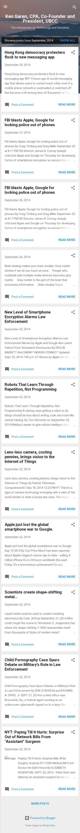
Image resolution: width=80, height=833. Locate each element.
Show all (67, 40)
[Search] (74, 8)
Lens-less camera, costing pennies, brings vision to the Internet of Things (30, 457)
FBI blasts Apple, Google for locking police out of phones (30, 122)
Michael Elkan (48, 825)
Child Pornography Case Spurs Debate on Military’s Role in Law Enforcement (33, 665)
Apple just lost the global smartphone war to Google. (29, 527)
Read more (66, 104)
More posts (40, 803)
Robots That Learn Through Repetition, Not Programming (31, 387)
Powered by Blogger (42, 818)
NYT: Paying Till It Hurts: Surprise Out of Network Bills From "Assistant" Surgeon (34, 737)
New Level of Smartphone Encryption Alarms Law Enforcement (27, 317)
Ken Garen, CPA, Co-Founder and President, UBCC (40, 19)
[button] (73, 53)
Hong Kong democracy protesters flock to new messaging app (35, 54)
